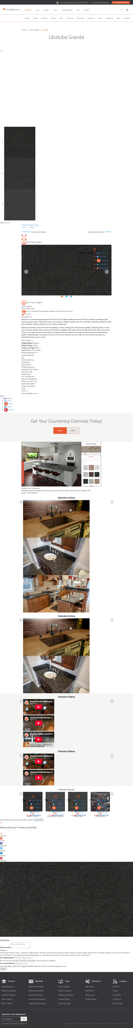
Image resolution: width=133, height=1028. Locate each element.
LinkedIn (103, 264)
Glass (100, 18)
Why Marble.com (8, 986)
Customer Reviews (8, 995)
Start (60, 430)
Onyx (61, 18)
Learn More (39, 820)
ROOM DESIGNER (67, 10)
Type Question (5, 947)
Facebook (103, 253)
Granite (27, 18)
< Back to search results (30, 225)
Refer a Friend (7, 1003)
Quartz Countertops (36, 995)
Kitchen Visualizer (64, 990)
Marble (35, 18)
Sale (78, 10)
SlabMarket (89, 990)
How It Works (7, 999)
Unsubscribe (22, 1023)
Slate (118, 18)
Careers (115, 990)
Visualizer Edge (64, 999)
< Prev (24, 227)
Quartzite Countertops (37, 999)
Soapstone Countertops (37, 1003)
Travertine (69, 18)
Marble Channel (91, 999)
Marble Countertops (36, 986)
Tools (55, 10)
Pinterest (103, 268)
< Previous (26, 231)
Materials (28, 10)
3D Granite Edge (64, 1003)
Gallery (46, 10)
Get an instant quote (120, 2)
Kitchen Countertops (9, 990)
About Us (116, 986)
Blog (37, 10)
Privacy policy (118, 1003)
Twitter (102, 257)
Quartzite (44, 18)
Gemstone (80, 18)
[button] (127, 9)
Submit (3, 969)
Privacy (122, 1023)
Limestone (91, 18)
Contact (86, 10)
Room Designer (64, 986)
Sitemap (128, 1023)
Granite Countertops (36, 990)
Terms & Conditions (113, 1023)
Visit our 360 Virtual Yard (100, 2)
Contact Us (117, 999)
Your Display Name (7, 958)
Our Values (117, 995)
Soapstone (109, 18)
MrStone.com (90, 995)
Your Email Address (7, 963)
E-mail (104, 260)
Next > (32, 227)
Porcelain (126, 18)
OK (24, 1019)
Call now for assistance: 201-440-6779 (73, 2)
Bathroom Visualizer (65, 995)
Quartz (53, 18)
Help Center (89, 986)
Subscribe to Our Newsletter (14, 1014)
